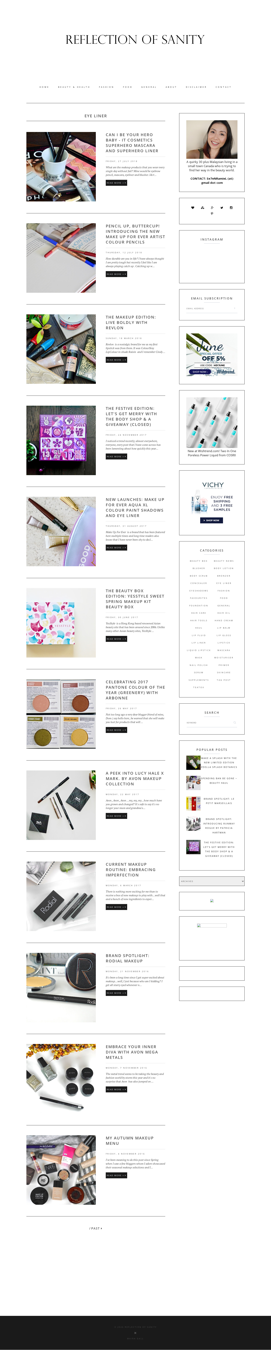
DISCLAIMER (196, 87)
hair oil (223, 612)
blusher (199, 568)
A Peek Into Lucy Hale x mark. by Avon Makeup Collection (135, 778)
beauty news (224, 560)
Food (224, 598)
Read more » (116, 182)
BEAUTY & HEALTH (74, 87)
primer (224, 665)
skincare (224, 672)
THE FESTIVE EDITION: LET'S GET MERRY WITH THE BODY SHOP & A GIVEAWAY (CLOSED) (131, 416)
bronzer (224, 575)
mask (199, 657)
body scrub (199, 575)
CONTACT (224, 87)
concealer (198, 583)
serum (199, 672)
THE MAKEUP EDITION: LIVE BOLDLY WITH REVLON (131, 322)
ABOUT (171, 87)
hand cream (224, 620)
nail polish (199, 665)
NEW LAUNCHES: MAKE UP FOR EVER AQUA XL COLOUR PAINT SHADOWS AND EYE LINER (135, 507)
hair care (198, 612)
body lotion (224, 568)
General (223, 605)
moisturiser (224, 657)
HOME (44, 87)
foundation (198, 605)
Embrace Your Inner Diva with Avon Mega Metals (132, 1052)
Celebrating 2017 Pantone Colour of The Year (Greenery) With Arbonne (135, 690)
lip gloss (224, 635)
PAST (96, 1228)
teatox (198, 687)
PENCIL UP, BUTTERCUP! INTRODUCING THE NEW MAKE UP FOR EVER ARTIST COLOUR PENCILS (135, 234)
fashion (224, 590)
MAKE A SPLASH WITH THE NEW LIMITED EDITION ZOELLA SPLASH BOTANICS (219, 762)
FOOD (128, 87)
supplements (199, 680)
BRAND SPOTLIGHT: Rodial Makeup (128, 958)
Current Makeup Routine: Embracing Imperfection (131, 870)
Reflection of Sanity (141, 1327)
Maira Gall (135, 1338)
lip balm (224, 627)
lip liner (199, 642)
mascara (223, 650)
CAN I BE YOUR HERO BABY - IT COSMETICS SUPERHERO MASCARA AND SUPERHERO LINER (132, 142)
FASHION (106, 87)
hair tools (199, 620)
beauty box (199, 560)
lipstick (224, 642)
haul (199, 627)
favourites (199, 598)
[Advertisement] (122, 1278)
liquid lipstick (199, 650)
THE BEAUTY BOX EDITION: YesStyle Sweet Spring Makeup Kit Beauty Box (135, 599)
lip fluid (199, 635)
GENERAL (149, 87)
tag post (224, 680)
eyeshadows (198, 590)
